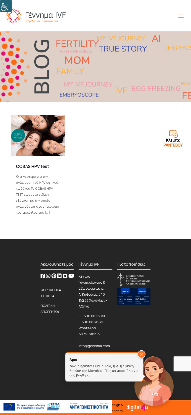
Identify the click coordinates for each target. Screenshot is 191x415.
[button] (141, 354)
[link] (6, 6)
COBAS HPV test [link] (32, 166)
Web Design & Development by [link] (110, 408)
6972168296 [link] (89, 334)
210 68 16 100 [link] (95, 316)
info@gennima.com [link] (94, 345)
